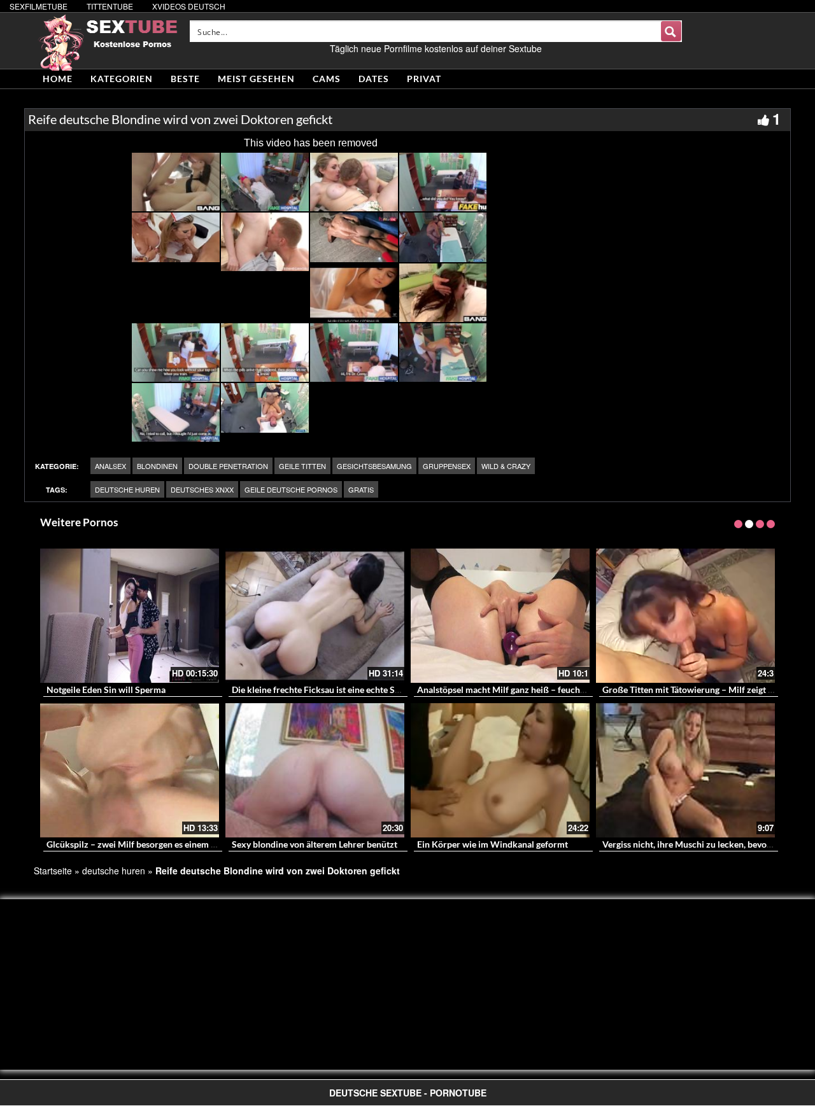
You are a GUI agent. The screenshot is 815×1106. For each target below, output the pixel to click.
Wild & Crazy (505, 466)
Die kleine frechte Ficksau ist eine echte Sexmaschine (337, 689)
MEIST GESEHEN (256, 78)
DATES (373, 78)
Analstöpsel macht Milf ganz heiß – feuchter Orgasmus (525, 689)
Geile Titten (302, 466)
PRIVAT (424, 78)
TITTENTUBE (110, 6)
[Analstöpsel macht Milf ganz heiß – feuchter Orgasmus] (500, 616)
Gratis (361, 489)
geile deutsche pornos (290, 489)
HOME (58, 78)
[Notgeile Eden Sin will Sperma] (129, 616)
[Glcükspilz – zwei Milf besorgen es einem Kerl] (129, 770)
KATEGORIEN (121, 78)
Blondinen (157, 466)
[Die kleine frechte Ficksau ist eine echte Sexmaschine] (314, 616)
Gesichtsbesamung (374, 466)
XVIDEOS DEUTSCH (188, 6)
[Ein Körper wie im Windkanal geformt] (500, 770)
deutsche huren (127, 489)
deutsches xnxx (202, 489)
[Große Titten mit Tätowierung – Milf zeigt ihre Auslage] (685, 616)
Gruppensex (447, 466)
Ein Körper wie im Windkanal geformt (492, 844)
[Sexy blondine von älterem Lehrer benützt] (314, 770)
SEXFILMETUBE (38, 6)
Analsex (110, 466)
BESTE (185, 78)
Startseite (53, 870)
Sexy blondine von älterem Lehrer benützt (314, 844)
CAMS (327, 78)
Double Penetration (228, 466)
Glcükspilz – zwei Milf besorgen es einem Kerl (137, 844)
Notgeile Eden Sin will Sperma (106, 689)
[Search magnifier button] (671, 31)
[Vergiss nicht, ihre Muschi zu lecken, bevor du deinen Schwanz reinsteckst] (685, 770)
